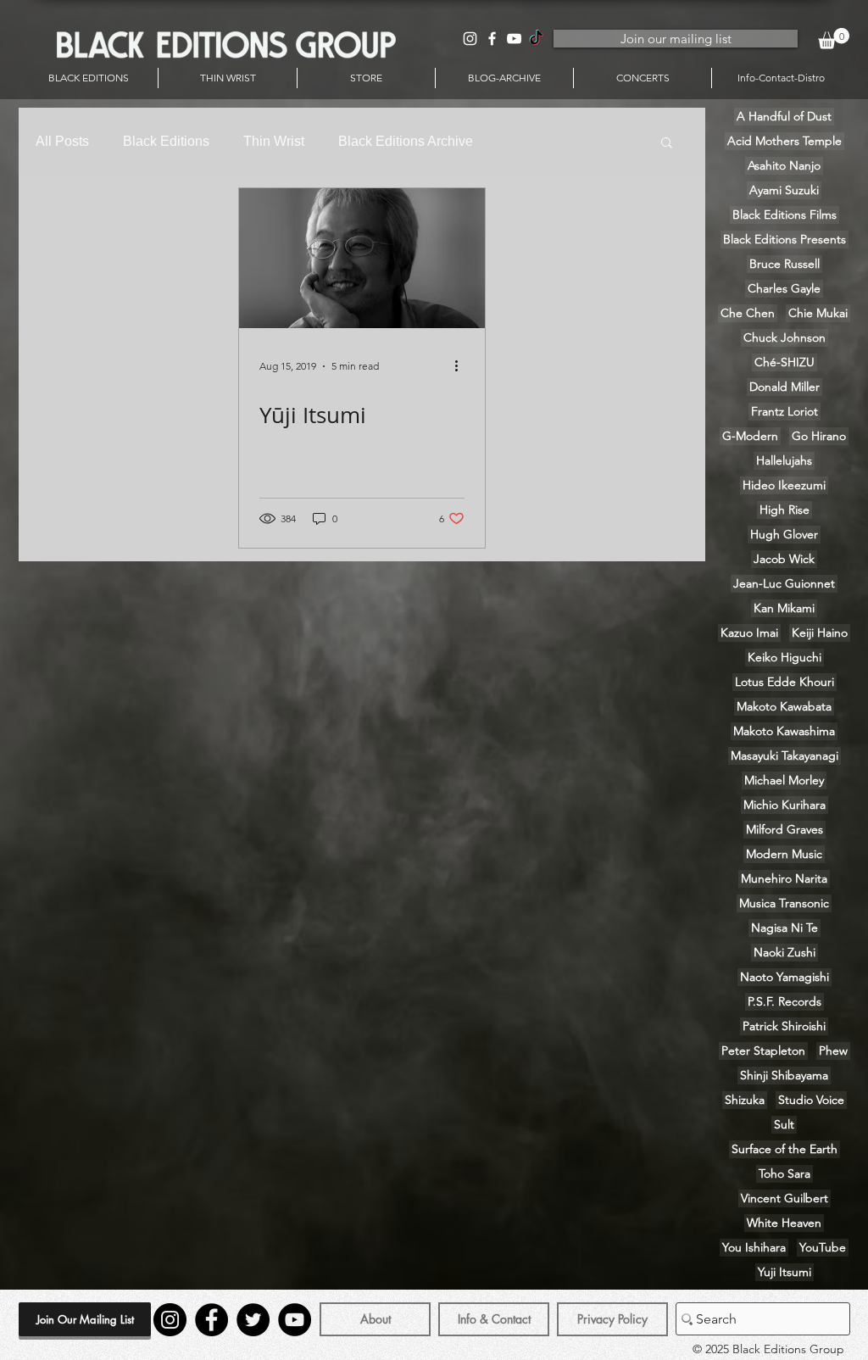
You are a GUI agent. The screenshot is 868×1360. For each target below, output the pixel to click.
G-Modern (750, 435)
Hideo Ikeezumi (784, 485)
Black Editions (166, 141)
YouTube (822, 1247)
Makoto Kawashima (784, 731)
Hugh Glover (784, 534)
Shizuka (745, 1099)
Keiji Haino (820, 632)
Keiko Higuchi (784, 657)
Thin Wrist (273, 141)
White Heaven (784, 1222)
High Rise (785, 509)
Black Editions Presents (784, 239)
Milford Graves (784, 829)
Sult (784, 1124)
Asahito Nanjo (784, 165)
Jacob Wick (784, 558)
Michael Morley (784, 780)
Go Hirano (819, 435)
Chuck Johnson (784, 337)
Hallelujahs (784, 460)
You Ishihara (754, 1247)
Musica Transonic (784, 903)
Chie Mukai (818, 312)
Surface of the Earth (784, 1149)
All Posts (62, 141)
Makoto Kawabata (784, 706)
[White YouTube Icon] (514, 38)
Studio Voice (811, 1099)
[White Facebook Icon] (492, 38)
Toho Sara (784, 1173)
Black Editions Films (784, 214)
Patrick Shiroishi (784, 1026)
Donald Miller (784, 386)
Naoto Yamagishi (784, 976)
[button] (833, 38)
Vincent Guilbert (784, 1198)
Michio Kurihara (784, 804)
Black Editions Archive (405, 141)
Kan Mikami (784, 608)
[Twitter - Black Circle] (253, 1319)
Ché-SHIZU (784, 362)
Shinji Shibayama (784, 1075)
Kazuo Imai (749, 632)
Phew (833, 1050)
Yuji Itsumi (784, 1271)
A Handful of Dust (784, 116)
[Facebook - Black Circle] (211, 1319)
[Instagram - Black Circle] (169, 1319)
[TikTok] (536, 38)
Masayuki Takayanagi (784, 755)
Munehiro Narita (784, 878)
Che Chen (748, 312)
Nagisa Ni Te (784, 927)
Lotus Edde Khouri (784, 681)
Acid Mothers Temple (784, 140)
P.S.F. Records (784, 1001)
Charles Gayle (784, 288)
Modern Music (784, 853)
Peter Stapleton (763, 1050)
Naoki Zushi (784, 952)
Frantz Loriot (784, 411)
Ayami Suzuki (784, 190)
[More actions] (462, 366)
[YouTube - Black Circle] (294, 1319)
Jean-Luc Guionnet (784, 583)
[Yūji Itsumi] (362, 258)
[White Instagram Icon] (470, 38)
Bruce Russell (784, 263)
